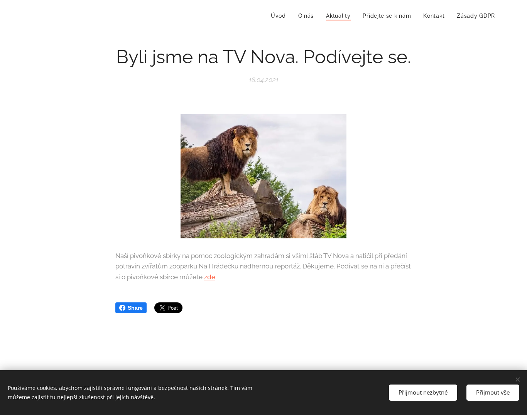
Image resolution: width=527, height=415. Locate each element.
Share (135, 308)
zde (209, 277)
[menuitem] (280, 15)
